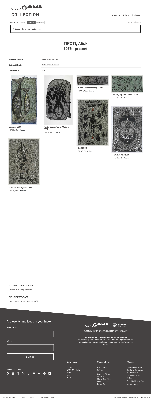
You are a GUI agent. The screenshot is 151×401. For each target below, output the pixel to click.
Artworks (115, 15)
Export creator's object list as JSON (23, 301)
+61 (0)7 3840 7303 (137, 381)
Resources (40, 22)
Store (69, 372)
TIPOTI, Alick (14, 130)
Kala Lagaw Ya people (50, 65)
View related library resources (21, 290)
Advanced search (134, 22)
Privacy (22, 397)
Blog (68, 375)
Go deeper (136, 15)
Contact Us (134, 384)
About (69, 377)
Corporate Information (47, 397)
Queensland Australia (50, 59)
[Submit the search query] (12, 29)
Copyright (32, 397)
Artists (126, 15)
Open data (70, 367)
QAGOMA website (73, 370)
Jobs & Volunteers (9, 397)
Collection (25, 14)
